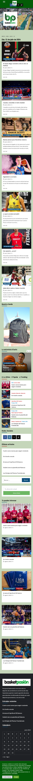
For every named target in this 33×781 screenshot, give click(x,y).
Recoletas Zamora (16, 135)
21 (28, 745)
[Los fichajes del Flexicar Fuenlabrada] (6, 423)
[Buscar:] (12, 480)
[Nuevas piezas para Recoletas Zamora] (16, 127)
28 (28, 749)
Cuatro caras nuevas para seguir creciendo (18, 386)
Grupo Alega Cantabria (9, 59)
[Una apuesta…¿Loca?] (16, 239)
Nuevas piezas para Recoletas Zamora (15, 140)
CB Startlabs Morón (8, 246)
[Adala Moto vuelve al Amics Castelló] (16, 276)
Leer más (5, 77)
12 (20, 741)
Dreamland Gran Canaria (14, 209)
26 (20, 749)
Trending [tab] (23, 377)
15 (4, 745)
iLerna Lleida (11, 172)
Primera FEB (20, 59)
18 (16, 745)
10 (12, 741)
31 (12, 753)
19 (20, 745)
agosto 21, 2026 (8, 595)
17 (12, 745)
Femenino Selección (15, 393)
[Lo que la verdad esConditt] (16, 202)
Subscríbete (16, 493)
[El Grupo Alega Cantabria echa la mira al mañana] (16, 51)
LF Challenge (7, 135)
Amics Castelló (7, 283)
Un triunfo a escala (16, 395)
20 (24, 745)
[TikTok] (18, 437)
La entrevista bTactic (9, 363)
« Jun (4, 757)
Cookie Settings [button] (7, 777)
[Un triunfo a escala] (6, 394)
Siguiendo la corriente (9, 177)
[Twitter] (14, 437)
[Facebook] (5, 437)
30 (8, 753)
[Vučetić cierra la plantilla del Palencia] (6, 413)
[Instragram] (10, 437)
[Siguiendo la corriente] (16, 165)
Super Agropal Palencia (16, 412)
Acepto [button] (16, 777)
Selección (18, 98)
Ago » (8, 757)
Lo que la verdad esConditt (11, 214)
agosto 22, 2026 (8, 527)
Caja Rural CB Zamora (16, 401)
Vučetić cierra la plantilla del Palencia (14, 467)
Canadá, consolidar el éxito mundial (14, 103)
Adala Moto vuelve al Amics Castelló (14, 288)
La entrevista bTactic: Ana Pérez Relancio (14, 367)
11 (16, 741)
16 (8, 745)
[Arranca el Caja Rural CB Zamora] (6, 404)
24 (12, 749)
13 (24, 741)
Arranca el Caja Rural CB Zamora (13, 462)
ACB (5, 172)
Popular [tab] (15, 377)
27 (24, 749)
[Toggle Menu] (4, 1)
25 (16, 749)
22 (4, 749)
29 (4, 753)
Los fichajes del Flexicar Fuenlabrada (18, 424)
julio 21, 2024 (7, 68)
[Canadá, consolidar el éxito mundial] (16, 90)
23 (8, 749)
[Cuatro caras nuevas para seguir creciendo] (6, 384)
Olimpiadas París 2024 (9, 98)
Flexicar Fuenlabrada (16, 421)
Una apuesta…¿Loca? (9, 251)
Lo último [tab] (6, 377)
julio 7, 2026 (7, 370)
